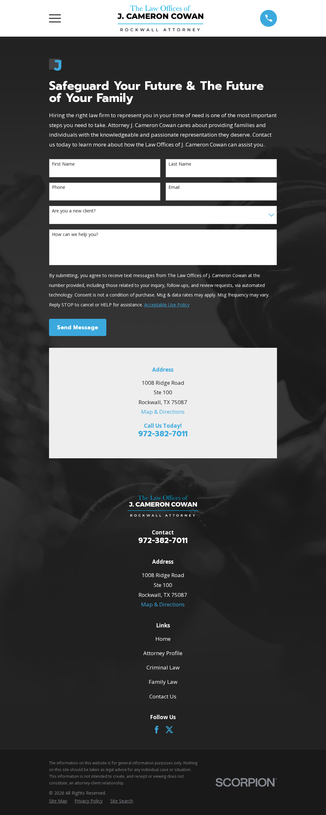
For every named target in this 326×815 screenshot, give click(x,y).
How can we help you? (75, 234)
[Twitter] (169, 729)
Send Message (77, 327)
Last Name (179, 164)
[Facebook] (156, 729)
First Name (63, 164)
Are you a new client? (74, 211)
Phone (58, 187)
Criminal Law (163, 667)
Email (174, 187)
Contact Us (162, 696)
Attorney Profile (162, 653)
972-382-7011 (163, 434)
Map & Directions (163, 411)
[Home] (160, 18)
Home (163, 638)
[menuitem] (58, 801)
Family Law (163, 681)
